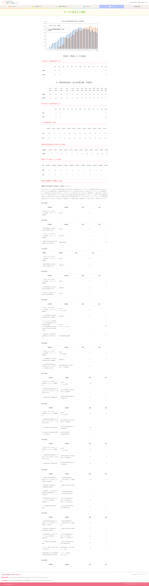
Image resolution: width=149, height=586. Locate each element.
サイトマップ (15, 584)
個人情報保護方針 (9, 584)
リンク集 (3, 584)
